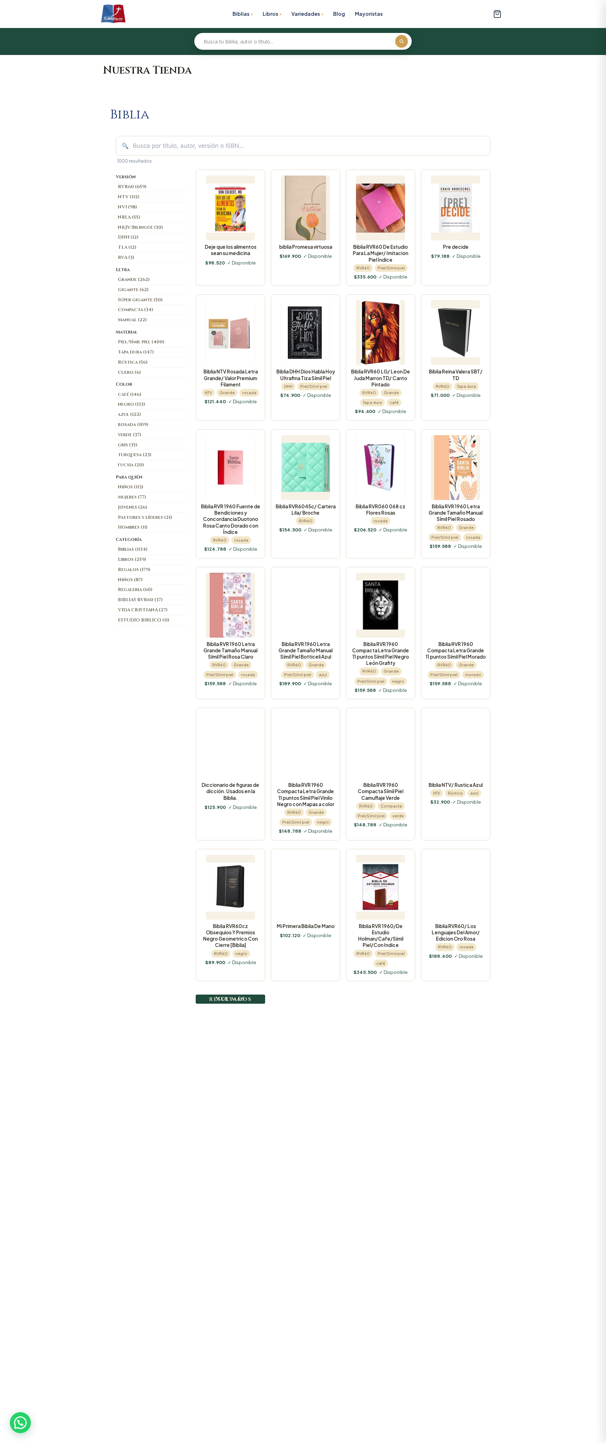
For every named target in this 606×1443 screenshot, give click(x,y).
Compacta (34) (135, 310)
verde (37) (129, 435)
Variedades (305, 14)
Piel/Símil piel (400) (141, 342)
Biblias (241, 14)
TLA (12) (127, 247)
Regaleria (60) (135, 589)
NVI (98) (127, 207)
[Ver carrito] (497, 14)
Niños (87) (130, 580)
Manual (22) (132, 320)
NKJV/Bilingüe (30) (140, 227)
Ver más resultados (230, 999)
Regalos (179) (134, 569)
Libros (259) (132, 559)
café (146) (129, 394)
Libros (270, 14)
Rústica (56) (133, 362)
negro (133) (131, 404)
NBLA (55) (129, 217)
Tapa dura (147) (136, 352)
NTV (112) (129, 197)
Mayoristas (369, 14)
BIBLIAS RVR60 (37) (140, 600)
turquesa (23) (135, 455)
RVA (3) (126, 257)
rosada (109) (133, 424)
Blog (339, 14)
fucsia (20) (131, 465)
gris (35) (127, 445)
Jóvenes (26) (132, 507)
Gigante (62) (133, 290)
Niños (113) (130, 487)
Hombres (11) (133, 527)
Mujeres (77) (132, 497)
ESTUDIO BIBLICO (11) (143, 620)
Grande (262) (134, 279)
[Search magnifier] (401, 41)
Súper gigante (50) (140, 300)
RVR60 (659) (132, 187)
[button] (20, 1422)
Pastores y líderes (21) (145, 517)
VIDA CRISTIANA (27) (143, 610)
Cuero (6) (129, 372)
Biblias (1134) (133, 549)
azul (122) (129, 414)
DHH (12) (128, 237)
